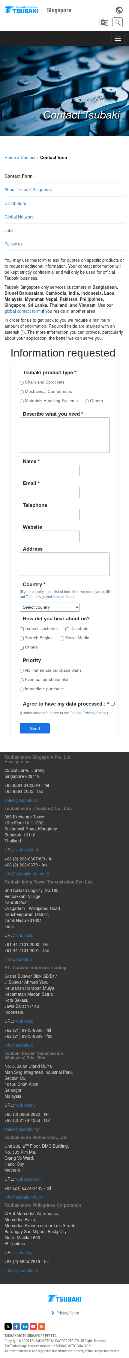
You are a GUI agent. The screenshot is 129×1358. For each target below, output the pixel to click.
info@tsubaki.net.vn (23, 1197)
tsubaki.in (24, 935)
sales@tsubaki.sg (21, 800)
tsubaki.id (24, 1021)
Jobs (9, 230)
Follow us (13, 244)
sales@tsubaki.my (21, 1129)
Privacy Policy (67, 1313)
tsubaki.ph (25, 1252)
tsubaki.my (25, 1105)
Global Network (19, 217)
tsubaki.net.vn (28, 1179)
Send (35, 728)
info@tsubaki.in (19, 959)
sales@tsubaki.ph (21, 1270)
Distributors (15, 203)
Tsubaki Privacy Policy (88, 713)
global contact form (22, 311)
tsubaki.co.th (27, 850)
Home (10, 157)
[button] (105, 22)
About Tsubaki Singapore (28, 189)
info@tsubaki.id (19, 1045)
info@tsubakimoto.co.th (26, 874)
